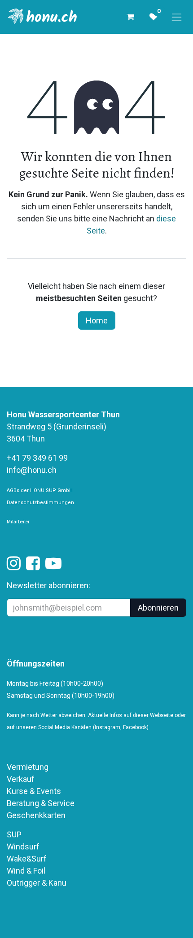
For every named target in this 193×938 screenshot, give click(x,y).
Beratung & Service (41, 803)
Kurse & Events (34, 791)
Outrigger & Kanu (37, 882)
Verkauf (21, 779)
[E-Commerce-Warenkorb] (130, 17)
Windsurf (23, 846)
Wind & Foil (26, 870)
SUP (14, 834)
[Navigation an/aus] (176, 17)
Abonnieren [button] (158, 607)
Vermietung (27, 767)
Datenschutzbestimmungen (40, 502)
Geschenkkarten (36, 815)
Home (97, 320)
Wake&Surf (27, 858)
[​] (14, 566)
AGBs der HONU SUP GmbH (40, 490)
